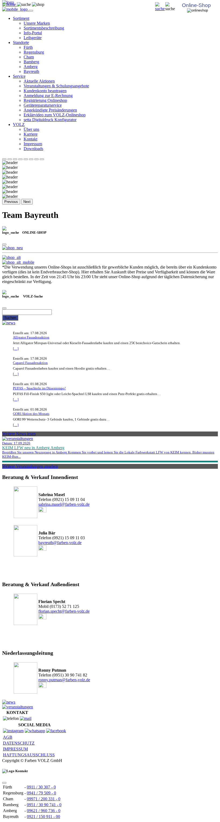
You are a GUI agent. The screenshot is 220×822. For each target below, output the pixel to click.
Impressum (33, 144)
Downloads (33, 148)
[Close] (4, 244)
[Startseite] (160, 8)
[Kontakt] (25, 718)
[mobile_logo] (15, 9)
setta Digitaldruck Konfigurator (50, 119)
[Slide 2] (10, 159)
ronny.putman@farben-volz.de (64, 680)
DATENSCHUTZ (19, 743)
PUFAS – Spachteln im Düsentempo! (39, 388)
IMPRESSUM (15, 749)
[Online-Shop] (12, 248)
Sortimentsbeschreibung (44, 28)
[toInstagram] (13, 730)
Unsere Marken (37, 23)
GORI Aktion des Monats (31, 414)
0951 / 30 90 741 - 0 (44, 804)
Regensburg (34, 52)
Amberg (31, 66)
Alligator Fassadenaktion (31, 337)
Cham (29, 57)
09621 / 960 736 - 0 (43, 810)
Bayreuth (31, 71)
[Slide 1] (4, 159)
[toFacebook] (56, 730)
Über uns (31, 129)
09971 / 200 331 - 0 (43, 799)
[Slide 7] (36, 159)
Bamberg (31, 61)
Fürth (28, 47)
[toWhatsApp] (35, 730)
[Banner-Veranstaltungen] (17, 707)
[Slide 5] (26, 159)
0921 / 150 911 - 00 (43, 816)
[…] (16, 349)
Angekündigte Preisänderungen (50, 110)
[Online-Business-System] (11, 257)
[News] (8, 323)
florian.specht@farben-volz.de (64, 611)
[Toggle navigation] (31, 11)
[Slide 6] (31, 159)
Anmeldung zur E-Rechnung (48, 95)
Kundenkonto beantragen (45, 90)
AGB (7, 737)
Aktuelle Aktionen (39, 81)
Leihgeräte (33, 37)
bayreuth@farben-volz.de (60, 542)
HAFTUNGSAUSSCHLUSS (29, 755)
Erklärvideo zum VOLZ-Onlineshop (55, 115)
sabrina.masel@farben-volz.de (64, 504)
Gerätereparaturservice (43, 105)
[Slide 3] (15, 159)
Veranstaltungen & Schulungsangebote (56, 86)
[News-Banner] (8, 702)
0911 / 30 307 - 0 (41, 787)
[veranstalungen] (17, 438)
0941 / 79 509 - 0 (41, 793)
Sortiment (21, 18)
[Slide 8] (42, 159)
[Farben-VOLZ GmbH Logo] (8, 2)
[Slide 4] (20, 159)
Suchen (10, 318)
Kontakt (30, 139)
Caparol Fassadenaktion (30, 363)
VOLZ (19, 124)
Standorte (21, 42)
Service (19, 76)
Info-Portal (33, 33)
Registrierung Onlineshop (45, 100)
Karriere (31, 134)
